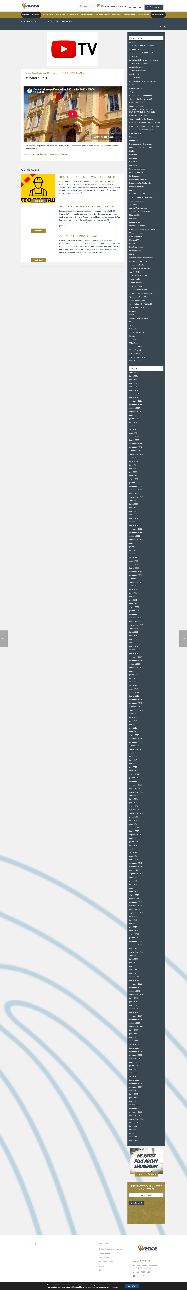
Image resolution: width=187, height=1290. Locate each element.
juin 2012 (133, 920)
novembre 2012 (135, 906)
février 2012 (134, 934)
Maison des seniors (137, 233)
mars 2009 (133, 1041)
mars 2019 (133, 689)
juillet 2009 (133, 1030)
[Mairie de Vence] (31, 5)
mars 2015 (133, 824)
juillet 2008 (133, 1066)
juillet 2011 (133, 959)
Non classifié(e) (135, 250)
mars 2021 (133, 603)
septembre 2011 (136, 952)
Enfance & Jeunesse (103, 15)
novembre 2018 (135, 703)
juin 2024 (133, 465)
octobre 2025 (134, 408)
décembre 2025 (135, 401)
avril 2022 (133, 557)
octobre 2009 (134, 1023)
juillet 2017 (133, 756)
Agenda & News (143, 15)
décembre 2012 (135, 902)
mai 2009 (132, 1037)
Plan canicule (134, 279)
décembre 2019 (135, 657)
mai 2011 (132, 966)
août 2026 (133, 372)
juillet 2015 (133, 817)
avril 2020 (133, 643)
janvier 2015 (134, 831)
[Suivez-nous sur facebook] (26, 1243)
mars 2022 (133, 561)
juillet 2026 (133, 376)
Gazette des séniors (137, 194)
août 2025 (133, 415)
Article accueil (135, 74)
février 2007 (134, 1105)
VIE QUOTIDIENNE (137, 357)
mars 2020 (133, 646)
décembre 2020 (135, 614)
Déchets (132, 137)
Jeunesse (133, 204)
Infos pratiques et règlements (141, 197)
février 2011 (134, 977)
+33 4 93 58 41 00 (143, 1272)
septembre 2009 (136, 1026)
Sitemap (102, 1266)
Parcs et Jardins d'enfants (139, 268)
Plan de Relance (135, 282)
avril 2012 (133, 927)
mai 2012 (132, 923)
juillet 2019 (133, 675)
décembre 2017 (135, 738)
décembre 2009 (135, 1016)
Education (133, 162)
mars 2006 (133, 1137)
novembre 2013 (135, 866)
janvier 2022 (134, 568)
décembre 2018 (135, 699)
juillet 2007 (133, 1094)
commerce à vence (136, 106)
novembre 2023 (135, 490)
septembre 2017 (136, 749)
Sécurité (132, 311)
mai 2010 (132, 1005)
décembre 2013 (135, 863)
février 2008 (134, 1076)
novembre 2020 (135, 618)
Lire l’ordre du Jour (36, 78)
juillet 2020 (133, 632)
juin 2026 (133, 379)
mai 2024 (132, 468)
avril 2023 (133, 515)
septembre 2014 (136, 834)
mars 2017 (133, 770)
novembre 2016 (135, 785)
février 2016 (134, 806)
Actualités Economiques (139, 63)
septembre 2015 (136, 813)
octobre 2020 (134, 621)
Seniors (132, 314)
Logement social (135, 222)
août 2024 (133, 458)
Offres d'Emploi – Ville (138, 261)
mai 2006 (132, 1130)
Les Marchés (134, 218)
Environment (134, 176)
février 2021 (134, 607)
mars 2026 (133, 390)
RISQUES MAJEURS (137, 307)
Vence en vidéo (135, 7)
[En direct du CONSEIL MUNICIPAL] (72, 49)
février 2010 (134, 1009)
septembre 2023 (136, 497)
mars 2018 (133, 731)
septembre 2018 (136, 710)
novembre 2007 (135, 1087)
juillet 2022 (133, 547)
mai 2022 (132, 554)
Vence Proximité (135, 350)
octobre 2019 (134, 664)
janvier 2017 (134, 778)
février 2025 (134, 436)
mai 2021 (132, 596)
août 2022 (133, 543)
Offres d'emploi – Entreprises (141, 258)
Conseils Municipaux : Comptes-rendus (145, 122)
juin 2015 (133, 820)
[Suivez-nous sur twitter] (30, 1243)
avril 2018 (133, 728)
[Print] (160, 26)
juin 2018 (133, 721)
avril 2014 (133, 852)
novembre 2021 (135, 575)
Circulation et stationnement (141, 95)
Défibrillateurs (135, 140)
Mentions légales (106, 1262)
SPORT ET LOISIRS (137, 332)
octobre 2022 (134, 536)
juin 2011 (133, 962)
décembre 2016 (135, 781)
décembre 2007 (135, 1083)
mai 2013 (132, 888)
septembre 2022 (136, 539)
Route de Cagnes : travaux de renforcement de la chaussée (89, 176)
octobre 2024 (134, 451)
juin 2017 (133, 760)
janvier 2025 (134, 440)
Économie (133, 154)
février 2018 (134, 735)
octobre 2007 (134, 1090)
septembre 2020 (136, 625)
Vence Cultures (135, 346)
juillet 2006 (133, 1122)
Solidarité (116, 15)
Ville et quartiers (136, 361)
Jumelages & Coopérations (140, 211)
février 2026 (134, 394)
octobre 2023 (134, 493)
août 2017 (133, 753)
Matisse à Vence (135, 240)
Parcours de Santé (136, 265)
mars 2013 (133, 891)
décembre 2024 (135, 443)
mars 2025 (133, 433)
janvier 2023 (134, 525)
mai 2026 (132, 383)
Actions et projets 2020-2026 (141, 53)
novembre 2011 (135, 945)
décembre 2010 (135, 984)
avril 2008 (133, 1073)
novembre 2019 (135, 660)
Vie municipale (48, 15)
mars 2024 (133, 475)
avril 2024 (133, 472)
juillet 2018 (133, 717)
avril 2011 (133, 970)
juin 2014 (133, 845)
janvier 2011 (134, 980)
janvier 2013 (134, 898)
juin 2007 (133, 1098)
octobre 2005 (134, 1140)
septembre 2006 (136, 1119)
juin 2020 (133, 635)
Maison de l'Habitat (137, 226)
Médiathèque (134, 243)
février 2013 (134, 895)
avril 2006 (133, 1133)
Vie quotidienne (62, 15)
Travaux (132, 339)
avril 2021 (133, 600)
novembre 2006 (135, 1112)
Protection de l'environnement (141, 293)
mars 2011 (133, 973)
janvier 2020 (134, 653)
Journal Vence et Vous (138, 208)
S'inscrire (136, 1203)
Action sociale (135, 49)
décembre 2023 (135, 486)
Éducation (133, 158)
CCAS (131, 85)
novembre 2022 (135, 532)
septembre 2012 (136, 913)
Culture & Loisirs (87, 15)
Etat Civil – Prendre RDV (31, 15)
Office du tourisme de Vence (110, 1249)
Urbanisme (74, 15)
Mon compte (122, 6)
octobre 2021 (134, 579)
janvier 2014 (134, 859)
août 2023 (133, 500)
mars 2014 (133, 856)
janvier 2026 (134, 397)
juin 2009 (133, 1034)
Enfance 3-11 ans (136, 172)
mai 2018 (132, 724)
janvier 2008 (134, 1080)
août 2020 (133, 628)
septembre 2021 (136, 582)
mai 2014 (132, 849)
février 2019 (134, 692)
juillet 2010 (133, 998)
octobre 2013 (134, 870)
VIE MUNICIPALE (136, 354)
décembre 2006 (135, 1108)
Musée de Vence (136, 247)
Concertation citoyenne (138, 115)
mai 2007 (132, 1101)
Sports (132, 336)
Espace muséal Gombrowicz (140, 183)
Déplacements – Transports (140, 144)
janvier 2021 (134, 611)
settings (115, 1287)
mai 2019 (132, 682)
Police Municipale (136, 286)
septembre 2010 (136, 994)
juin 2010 (133, 1002)
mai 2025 (132, 426)
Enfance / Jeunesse (137, 169)
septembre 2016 (136, 792)
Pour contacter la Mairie (138, 290)
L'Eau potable (134, 215)
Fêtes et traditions (136, 186)
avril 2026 (133, 387)
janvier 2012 (134, 938)
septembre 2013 (136, 874)
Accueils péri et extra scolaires (141, 46)
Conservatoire (135, 133)
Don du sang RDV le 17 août (80, 236)
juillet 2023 (133, 504)
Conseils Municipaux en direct (141, 130)
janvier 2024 (134, 483)
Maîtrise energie (135, 236)
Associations (134, 78)
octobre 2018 (134, 706)
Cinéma (132, 92)
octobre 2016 (134, 788)
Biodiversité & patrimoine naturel (142, 81)
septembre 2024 (136, 454)
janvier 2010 (134, 1012)
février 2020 (134, 650)
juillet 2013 (133, 881)
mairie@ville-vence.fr (144, 1276)
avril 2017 (133, 767)
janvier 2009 (134, 1048)
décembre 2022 (135, 529)
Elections (133, 165)
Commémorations (136, 102)
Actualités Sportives (137, 70)
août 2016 (133, 795)
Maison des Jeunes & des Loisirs (142, 229)
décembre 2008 (135, 1051)
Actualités (133, 56)
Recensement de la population (141, 300)
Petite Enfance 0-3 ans (138, 275)
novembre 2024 (135, 447)
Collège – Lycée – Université (140, 99)
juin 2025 (133, 422)
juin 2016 (133, 802)
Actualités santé (136, 67)
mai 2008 (132, 1069)
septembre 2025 (136, 411)
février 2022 (134, 564)
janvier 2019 (134, 696)
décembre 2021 (135, 571)
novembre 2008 (135, 1055)
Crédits (102, 1270)
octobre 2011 (134, 948)
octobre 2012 (134, 909)
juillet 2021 (133, 589)
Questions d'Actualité (138, 297)
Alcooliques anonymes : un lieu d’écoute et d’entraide (89, 206)
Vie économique (129, 15)
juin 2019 (133, 678)
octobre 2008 (134, 1058)
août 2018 (133, 714)
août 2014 (133, 838)
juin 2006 (133, 1126)
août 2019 (133, 671)
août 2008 (133, 1062)
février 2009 (134, 1044)
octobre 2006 (134, 1115)
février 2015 (134, 827)
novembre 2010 (135, 987)
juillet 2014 (133, 842)
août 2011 (133, 955)
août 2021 (133, 586)
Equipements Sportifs (138, 179)
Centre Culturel (135, 88)
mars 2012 (133, 930)
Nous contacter (158, 15)
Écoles (132, 151)
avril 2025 (133, 429)
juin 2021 (133, 593)
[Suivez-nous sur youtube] (34, 1243)
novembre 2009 (135, 1019)
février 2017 (134, 774)
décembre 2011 (135, 941)
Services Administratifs (138, 318)
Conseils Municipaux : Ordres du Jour (144, 126)
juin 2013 (133, 884)
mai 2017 (132, 763)
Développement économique (140, 147)
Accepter (131, 1286)
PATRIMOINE (135, 272)
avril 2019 (133, 685)
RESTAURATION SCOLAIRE (140, 304)
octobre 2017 (134, 746)
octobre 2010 (134, 991)
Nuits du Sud (134, 254)
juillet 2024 (133, 461)
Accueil (132, 42)
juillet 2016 (133, 799)
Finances (132, 190)
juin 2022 (133, 550)
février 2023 (134, 522)
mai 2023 (132, 511)
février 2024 (134, 479)
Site (131, 322)
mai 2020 (132, 639)
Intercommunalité (136, 201)
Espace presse (109, 6)
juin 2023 (133, 507)
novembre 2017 (135, 742)
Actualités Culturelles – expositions (143, 60)
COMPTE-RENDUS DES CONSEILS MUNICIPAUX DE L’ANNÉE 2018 (143, 111)
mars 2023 (133, 518)
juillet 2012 (133, 916)
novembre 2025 (135, 404)
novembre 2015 (135, 810)
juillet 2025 (133, 419)
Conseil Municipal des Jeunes (141, 119)
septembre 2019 (136, 667)
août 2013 (133, 877)
